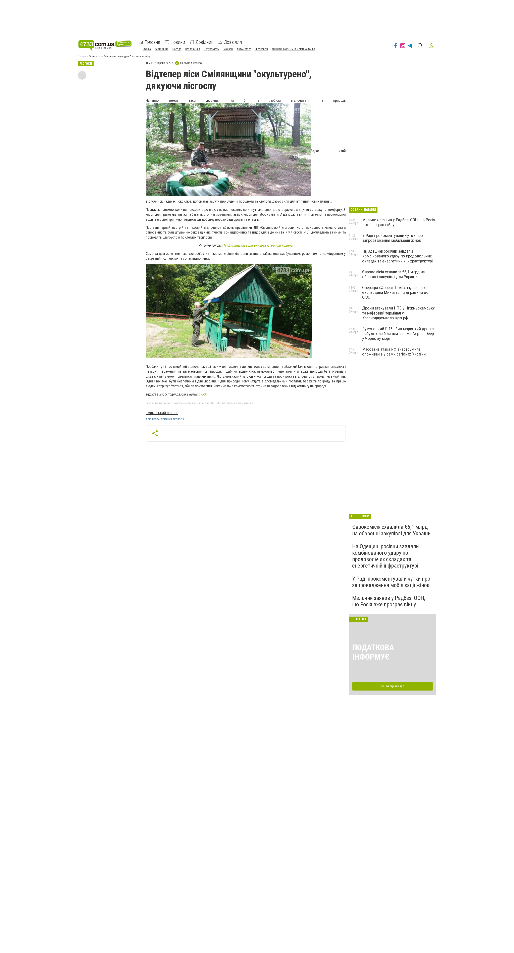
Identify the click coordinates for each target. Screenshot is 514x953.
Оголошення (192, 49)
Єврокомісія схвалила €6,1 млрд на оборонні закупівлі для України (393, 274)
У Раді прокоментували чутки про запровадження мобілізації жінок (392, 238)
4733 (202, 394)
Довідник (204, 42)
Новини (178, 42)
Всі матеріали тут (392, 686)
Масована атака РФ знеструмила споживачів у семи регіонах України (394, 352)
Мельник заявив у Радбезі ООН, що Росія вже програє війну (388, 601)
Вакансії (228, 49)
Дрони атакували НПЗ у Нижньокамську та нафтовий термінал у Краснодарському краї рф (398, 313)
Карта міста (161, 49)
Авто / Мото (244, 49)
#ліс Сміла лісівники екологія (165, 419)
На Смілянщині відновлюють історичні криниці (257, 245)
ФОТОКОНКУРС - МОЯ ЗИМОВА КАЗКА (293, 49)
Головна (152, 42)
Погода (176, 49)
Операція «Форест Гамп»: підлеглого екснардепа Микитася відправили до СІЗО (395, 292)
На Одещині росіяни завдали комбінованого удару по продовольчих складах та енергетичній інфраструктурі (397, 256)
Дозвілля (233, 42)
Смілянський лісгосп (162, 413)
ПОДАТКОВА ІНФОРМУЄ (373, 652)
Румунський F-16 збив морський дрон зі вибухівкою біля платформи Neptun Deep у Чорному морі (398, 333)
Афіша (147, 49)
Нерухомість (211, 49)
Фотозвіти (261, 49)
